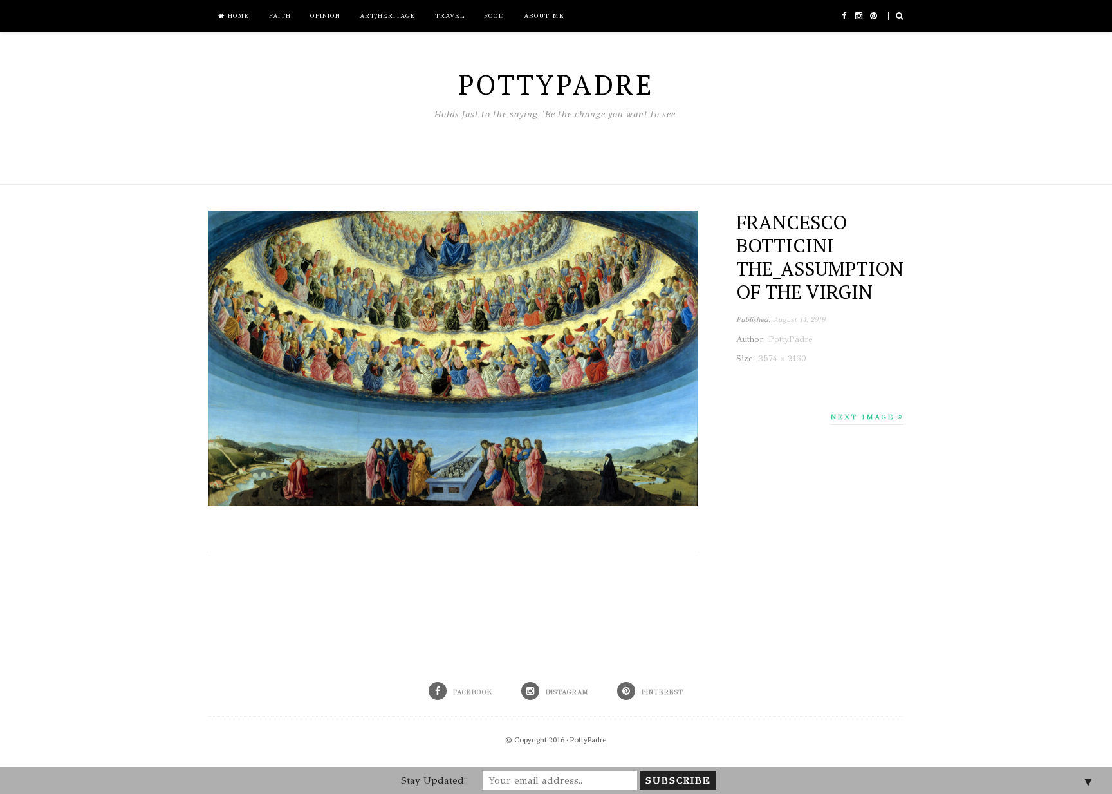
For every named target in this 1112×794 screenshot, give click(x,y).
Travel (450, 16)
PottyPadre (588, 739)
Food (494, 16)
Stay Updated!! (434, 780)
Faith (280, 16)
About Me (544, 16)
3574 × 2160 (782, 359)
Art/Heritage (388, 16)
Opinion (325, 16)
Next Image (864, 417)
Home (237, 16)
